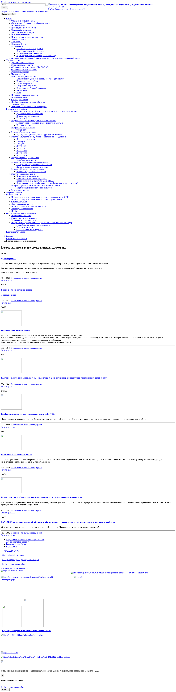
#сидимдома (21, 130)
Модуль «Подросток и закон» (24, 174)
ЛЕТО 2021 (21, 146)
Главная (9, 236)
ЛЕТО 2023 (21, 151)
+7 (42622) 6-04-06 (56, 7)
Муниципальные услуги (22, 65)
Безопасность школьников (27, 176)
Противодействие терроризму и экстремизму (36, 55)
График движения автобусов (23, 28)
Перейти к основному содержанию (16, 2)
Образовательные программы (24, 69)
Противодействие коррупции (29, 53)
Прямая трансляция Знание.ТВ (14, 568)
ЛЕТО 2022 (21, 148)
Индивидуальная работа (27, 81)
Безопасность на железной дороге (16, 290)
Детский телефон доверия (22, 32)
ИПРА (14, 211)
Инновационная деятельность (24, 95)
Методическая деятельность (23, 76)
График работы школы (21, 30)
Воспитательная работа (16, 109)
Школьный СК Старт (15, 232)
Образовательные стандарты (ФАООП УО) (30, 67)
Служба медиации (19, 202)
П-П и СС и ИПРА (14, 195)
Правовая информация (21, 216)
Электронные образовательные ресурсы (29, 107)
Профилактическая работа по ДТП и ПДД (35, 181)
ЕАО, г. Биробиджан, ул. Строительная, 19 (66, 9)
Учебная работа (13, 60)
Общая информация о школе (23, 21)
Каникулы (21, 141)
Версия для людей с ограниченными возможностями (25, 11)
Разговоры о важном (20, 190)
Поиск (4, 7)
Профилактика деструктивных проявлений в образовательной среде (41, 222)
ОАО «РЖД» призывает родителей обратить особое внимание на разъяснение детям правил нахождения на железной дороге (58, 522)
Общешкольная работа (26, 86)
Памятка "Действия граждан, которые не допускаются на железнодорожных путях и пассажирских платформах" (54, 378)
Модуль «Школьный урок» (23, 127)
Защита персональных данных (29, 49)
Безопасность (17, 46)
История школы (18, 25)
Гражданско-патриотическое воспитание (34, 164)
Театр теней (21, 118)
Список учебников (19, 100)
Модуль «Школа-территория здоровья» (28, 169)
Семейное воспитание (26, 160)
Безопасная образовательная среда (21, 213)
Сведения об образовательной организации (30, 23)
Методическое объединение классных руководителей (40, 123)
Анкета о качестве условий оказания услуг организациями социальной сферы (45, 58)
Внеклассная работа (20, 72)
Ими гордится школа (20, 35)
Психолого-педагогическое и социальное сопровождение (36, 199)
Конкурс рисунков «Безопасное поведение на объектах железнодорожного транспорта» (41, 497)
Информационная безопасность (30, 51)
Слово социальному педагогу (29, 229)
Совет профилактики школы (23, 204)
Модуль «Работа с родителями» (25, 158)
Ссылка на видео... (9, 295)
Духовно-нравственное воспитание (32, 167)
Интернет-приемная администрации (27, 37)
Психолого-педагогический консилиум (28, 206)
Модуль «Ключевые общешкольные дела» (29, 162)
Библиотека (21, 90)
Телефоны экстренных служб (24, 220)
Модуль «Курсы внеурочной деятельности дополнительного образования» (44, 111)
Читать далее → (8, 280)
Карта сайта (11, 546)
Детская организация (25, 139)
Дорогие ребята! (8, 258)
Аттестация (16, 42)
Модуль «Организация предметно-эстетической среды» (35, 185)
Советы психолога (24, 227)
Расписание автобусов (16, 544)
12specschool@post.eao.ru (13, 555)
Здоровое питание (14, 192)
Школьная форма (18, 44)
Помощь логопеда (19, 97)
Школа (9, 18)
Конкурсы (20, 144)
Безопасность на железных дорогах (31, 178)
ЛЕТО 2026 (21, 155)
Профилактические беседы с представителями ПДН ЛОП (28, 414)
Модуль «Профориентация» (23, 132)
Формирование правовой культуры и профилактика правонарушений (47, 183)
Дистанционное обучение (22, 62)
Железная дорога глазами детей (15, 330)
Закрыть (5, 690)
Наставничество (23, 125)
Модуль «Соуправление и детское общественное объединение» (39, 137)
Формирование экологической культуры (34, 188)
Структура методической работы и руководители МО (40, 79)
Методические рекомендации (24, 218)
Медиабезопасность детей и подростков (34, 225)
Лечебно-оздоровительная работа (31, 171)
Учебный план (17, 104)
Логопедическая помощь (22, 209)
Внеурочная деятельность (27, 116)
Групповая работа (24, 83)
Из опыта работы (18, 74)
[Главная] (53, 4)
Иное (18, 93)
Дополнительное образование (29, 113)
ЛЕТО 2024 (21, 153)
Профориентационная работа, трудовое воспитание (39, 134)
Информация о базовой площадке (31, 88)
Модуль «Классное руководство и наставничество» (33, 120)
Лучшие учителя (18, 39)
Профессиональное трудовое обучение (28, 102)
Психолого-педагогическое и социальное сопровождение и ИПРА (40, 197)
